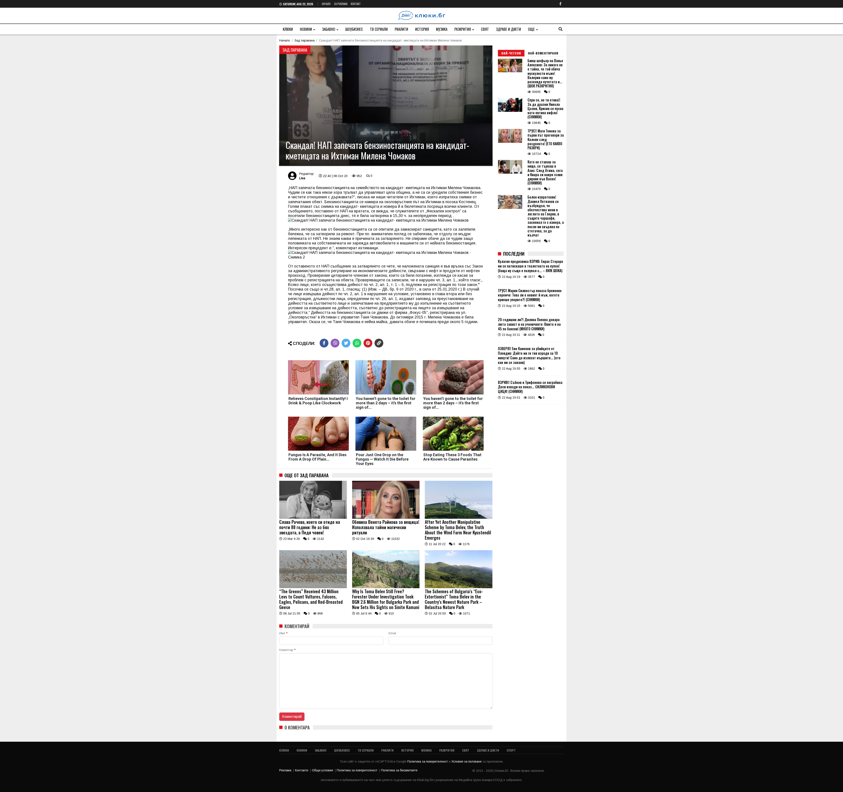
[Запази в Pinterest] (368, 343)
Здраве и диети (508, 29)
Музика (441, 29)
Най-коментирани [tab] (543, 53)
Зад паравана (304, 40)
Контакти (301, 770)
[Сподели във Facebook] (324, 343)
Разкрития (462, 29)
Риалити (401, 29)
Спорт (511, 750)
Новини (306, 29)
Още (531, 29)
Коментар (287, 649)
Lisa (302, 178)
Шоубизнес (354, 29)
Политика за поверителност (428, 761)
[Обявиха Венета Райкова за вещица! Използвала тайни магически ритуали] (386, 517)
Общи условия (322, 770)
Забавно (328, 29)
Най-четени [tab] (511, 53)
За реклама (341, 4)
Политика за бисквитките (399, 770)
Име (283, 633)
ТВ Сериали (379, 29)
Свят (485, 29)
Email (392, 633)
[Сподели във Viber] (335, 343)
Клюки (288, 29)
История (422, 29)
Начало (326, 4)
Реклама (285, 770)
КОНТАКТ (356, 4)
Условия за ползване (467, 761)
